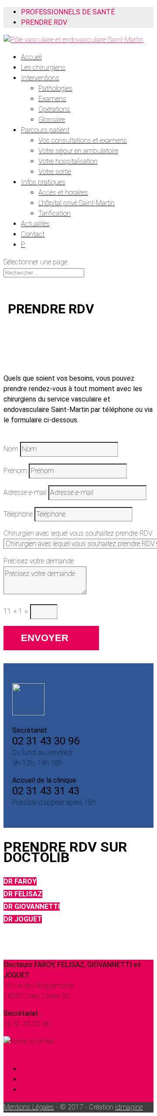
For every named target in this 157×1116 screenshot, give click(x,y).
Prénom (15, 471)
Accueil (31, 57)
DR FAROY (20, 881)
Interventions (40, 78)
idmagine (129, 1107)
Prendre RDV (44, 22)
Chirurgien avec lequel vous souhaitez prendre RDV (78, 533)
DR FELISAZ (22, 894)
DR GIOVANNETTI (31, 906)
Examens (52, 99)
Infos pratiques (43, 182)
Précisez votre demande (38, 561)
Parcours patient (45, 130)
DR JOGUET (22, 919)
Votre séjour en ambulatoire (78, 151)
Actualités (35, 224)
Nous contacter (25, 1051)
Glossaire (51, 119)
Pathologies (55, 88)
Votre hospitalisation (68, 161)
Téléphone (18, 514)
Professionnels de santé (68, 12)
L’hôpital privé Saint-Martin (76, 203)
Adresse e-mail (25, 492)
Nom (10, 449)
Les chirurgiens (43, 67)
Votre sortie (54, 172)
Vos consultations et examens (82, 140)
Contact (32, 234)
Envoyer (44, 637)
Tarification (54, 213)
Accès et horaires (63, 192)
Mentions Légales (28, 1107)
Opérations (54, 109)
